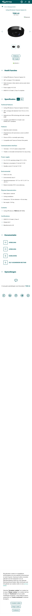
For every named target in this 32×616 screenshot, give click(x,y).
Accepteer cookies (16, 603)
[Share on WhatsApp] (28, 295)
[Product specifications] (22, 99)
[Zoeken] (25, 1)
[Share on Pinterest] (16, 295)
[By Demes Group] (7, 2)
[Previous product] (2, 31)
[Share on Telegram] (22, 295)
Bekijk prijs (16, 56)
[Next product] (30, 31)
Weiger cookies (16, 606)
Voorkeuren (16, 610)
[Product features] (18, 99)
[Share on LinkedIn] (10, 295)
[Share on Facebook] (4, 295)
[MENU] (29, 1)
